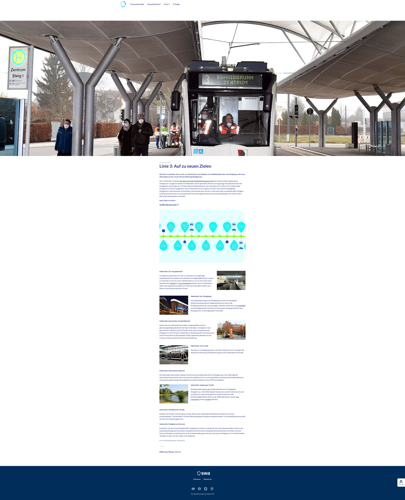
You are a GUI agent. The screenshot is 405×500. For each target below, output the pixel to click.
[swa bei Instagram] (206, 488)
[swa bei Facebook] (199, 488)
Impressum (197, 479)
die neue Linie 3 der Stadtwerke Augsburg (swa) (197, 181)
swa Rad (172, 283)
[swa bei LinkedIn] (212, 488)
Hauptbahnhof (154, 4)
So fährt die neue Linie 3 (168, 205)
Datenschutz (207, 479)
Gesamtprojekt (137, 4)
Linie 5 (167, 4)
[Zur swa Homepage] (203, 473)
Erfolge (176, 4)
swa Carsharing (184, 283)
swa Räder (242, 306)
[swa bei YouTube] (193, 488)
